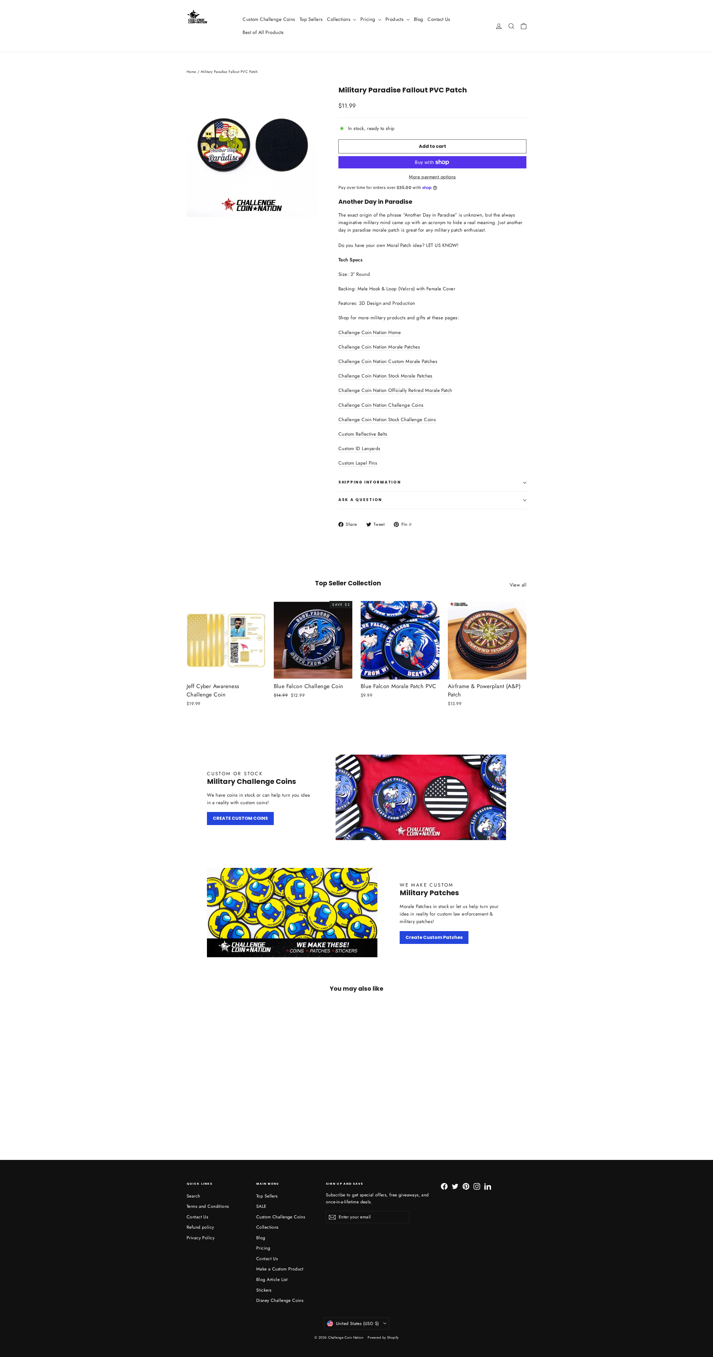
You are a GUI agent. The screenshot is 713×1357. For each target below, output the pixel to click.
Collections (339, 19)
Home (191, 71)
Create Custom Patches (434, 937)
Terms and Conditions (208, 1206)
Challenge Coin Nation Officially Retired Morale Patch (395, 390)
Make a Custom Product (280, 1269)
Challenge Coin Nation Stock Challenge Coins (387, 419)
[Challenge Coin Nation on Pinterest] (466, 1186)
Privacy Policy (200, 1238)
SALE (261, 1206)
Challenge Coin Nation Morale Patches (379, 346)
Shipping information (369, 482)
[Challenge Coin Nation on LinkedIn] (487, 1186)
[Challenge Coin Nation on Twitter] (455, 1186)
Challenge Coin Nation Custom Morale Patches (387, 361)
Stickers (263, 1290)
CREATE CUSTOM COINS (240, 818)
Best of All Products (263, 32)
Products (395, 19)
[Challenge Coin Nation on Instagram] (476, 1186)
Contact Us (439, 19)
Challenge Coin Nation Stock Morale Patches (385, 375)
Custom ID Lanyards (359, 448)
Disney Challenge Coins (279, 1300)
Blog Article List (271, 1279)
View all (518, 584)
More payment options (432, 176)
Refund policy (200, 1227)
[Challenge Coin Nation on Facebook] (444, 1186)
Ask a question (360, 499)
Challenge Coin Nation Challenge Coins (381, 405)
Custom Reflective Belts (362, 434)
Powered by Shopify (383, 1337)
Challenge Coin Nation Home (369, 332)
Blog (418, 19)
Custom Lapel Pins (357, 463)
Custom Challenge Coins (269, 19)
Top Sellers (311, 19)
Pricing (368, 19)
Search (193, 1196)
